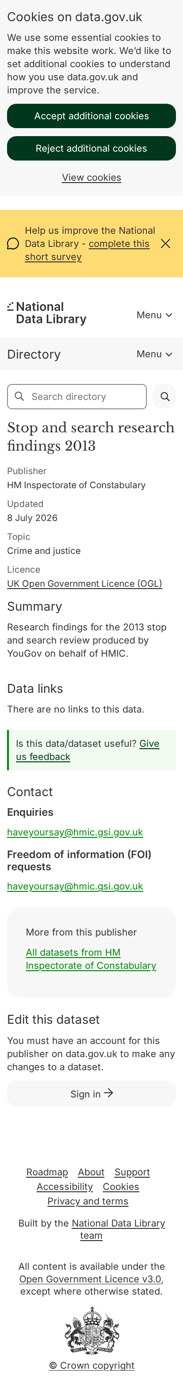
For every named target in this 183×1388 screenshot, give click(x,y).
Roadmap (47, 1172)
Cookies (121, 1186)
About (91, 1172)
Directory (34, 354)
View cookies (92, 177)
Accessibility (65, 1186)
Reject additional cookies (91, 148)
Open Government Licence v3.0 (90, 1279)
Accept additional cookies (91, 116)
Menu (149, 315)
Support (132, 1172)
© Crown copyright (92, 1365)
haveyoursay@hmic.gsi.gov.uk (75, 832)
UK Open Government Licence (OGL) (84, 583)
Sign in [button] (87, 1094)
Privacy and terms (88, 1201)
